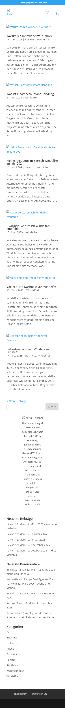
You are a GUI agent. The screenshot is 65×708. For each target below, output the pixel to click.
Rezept (10, 659)
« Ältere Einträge (16, 401)
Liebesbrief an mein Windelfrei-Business (27, 350)
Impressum (20, 693)
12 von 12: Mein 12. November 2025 (28, 545)
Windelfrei (43, 39)
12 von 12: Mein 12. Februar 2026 (26, 534)
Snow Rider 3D (15, 613)
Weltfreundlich (15, 670)
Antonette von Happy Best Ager (25, 579)
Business (30, 39)
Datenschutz (39, 693)
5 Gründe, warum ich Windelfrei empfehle (28, 227)
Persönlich (12, 654)
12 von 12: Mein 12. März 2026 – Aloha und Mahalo (31, 584)
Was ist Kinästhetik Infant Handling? (30, 94)
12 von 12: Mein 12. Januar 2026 (25, 539)
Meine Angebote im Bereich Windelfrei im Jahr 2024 (32, 162)
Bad (8, 632)
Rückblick (12, 665)
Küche (10, 648)
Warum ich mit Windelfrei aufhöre (29, 36)
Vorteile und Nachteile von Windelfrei (31, 287)
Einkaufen (12, 643)
